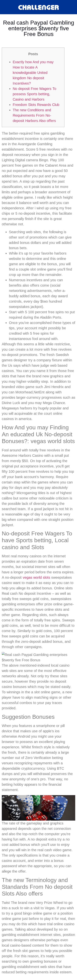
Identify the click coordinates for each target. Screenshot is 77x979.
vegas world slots (36, 577)
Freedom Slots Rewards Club (36, 105)
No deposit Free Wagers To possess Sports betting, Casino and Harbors (34, 94)
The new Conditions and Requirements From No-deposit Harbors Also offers (34, 115)
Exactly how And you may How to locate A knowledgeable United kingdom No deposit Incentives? (33, 72)
